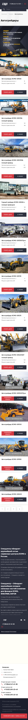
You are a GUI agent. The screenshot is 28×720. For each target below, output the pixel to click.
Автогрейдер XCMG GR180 (11, 459)
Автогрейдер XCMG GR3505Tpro (14, 240)
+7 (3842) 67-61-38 (15, 3)
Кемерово (22, 3)
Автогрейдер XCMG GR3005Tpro (14, 393)
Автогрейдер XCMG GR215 (11, 315)
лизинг (20, 92)
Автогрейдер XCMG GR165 (11, 79)
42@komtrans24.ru (8, 672)
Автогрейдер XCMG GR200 (12, 494)
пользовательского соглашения (11, 706)
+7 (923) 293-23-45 (11, 695)
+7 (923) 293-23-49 (11, 689)
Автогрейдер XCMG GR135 (11, 276)
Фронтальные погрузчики (8, 631)
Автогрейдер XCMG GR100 (12, 424)
